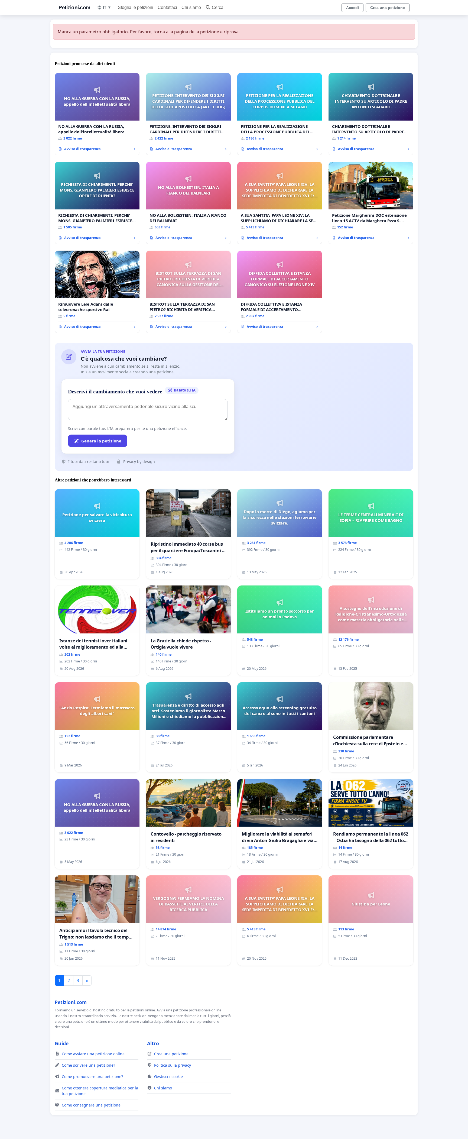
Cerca (217, 7)
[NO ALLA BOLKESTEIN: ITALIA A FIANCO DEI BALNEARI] (188, 203)
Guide (62, 1043)
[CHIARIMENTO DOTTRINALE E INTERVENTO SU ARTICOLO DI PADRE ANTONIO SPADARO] (371, 114)
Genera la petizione (101, 441)
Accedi (352, 7)
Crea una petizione (387, 7)
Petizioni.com (74, 7)
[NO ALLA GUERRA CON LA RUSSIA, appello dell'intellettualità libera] (97, 114)
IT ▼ (107, 7)
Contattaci (167, 7)
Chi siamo (191, 7)
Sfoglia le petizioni (135, 7)
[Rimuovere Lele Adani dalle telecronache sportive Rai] (97, 292)
